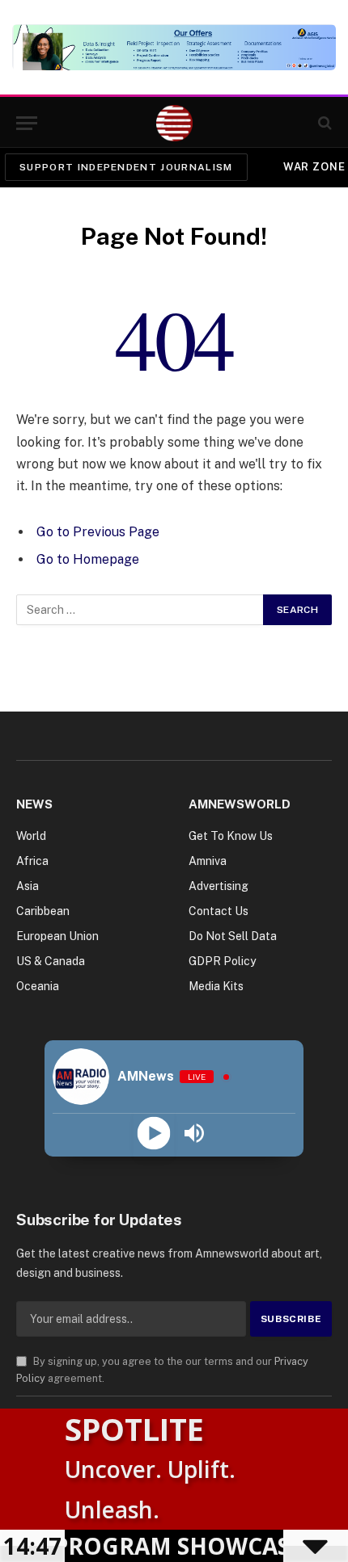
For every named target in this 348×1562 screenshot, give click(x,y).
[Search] (323, 123)
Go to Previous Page (97, 532)
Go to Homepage (87, 559)
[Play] (154, 1133)
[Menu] (26, 123)
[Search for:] (140, 609)
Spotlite (134, 1429)
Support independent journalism (126, 167)
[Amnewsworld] (174, 123)
